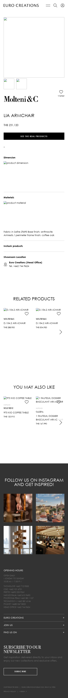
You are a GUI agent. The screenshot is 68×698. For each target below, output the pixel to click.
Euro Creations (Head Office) (25, 262)
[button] (61, 93)
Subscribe (20, 671)
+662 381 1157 (27, 598)
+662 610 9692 (23, 595)
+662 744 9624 (21, 265)
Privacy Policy (10, 691)
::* (26, 691)
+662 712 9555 (22, 586)
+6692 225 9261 (17, 592)
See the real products (34, 136)
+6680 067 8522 (18, 604)
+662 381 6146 (24, 601)
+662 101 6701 (15, 589)
